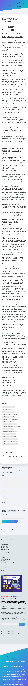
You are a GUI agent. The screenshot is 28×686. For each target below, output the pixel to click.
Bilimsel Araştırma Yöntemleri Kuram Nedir (9, 631)
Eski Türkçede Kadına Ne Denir (6, 635)
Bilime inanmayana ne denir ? (6, 539)
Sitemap (13, 530)
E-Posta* (3, 496)
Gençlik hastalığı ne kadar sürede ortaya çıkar (11, 419)
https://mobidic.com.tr (5, 530)
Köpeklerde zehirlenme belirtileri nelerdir (10, 443)
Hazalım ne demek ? (4, 556)
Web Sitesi (4, 502)
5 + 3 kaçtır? (4, 514)
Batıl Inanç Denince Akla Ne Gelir (7, 639)
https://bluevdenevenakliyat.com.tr (19, 529)
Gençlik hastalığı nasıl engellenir (8, 416)
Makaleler (7, 403)
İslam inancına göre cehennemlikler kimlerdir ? (9, 569)
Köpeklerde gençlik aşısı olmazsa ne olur (10, 438)
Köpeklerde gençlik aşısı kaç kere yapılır (10, 436)
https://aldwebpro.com (5, 529)
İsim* (3, 490)
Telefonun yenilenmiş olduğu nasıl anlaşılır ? (9, 552)
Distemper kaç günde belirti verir (8, 409)
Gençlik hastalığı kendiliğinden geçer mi (10, 414)
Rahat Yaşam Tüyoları (18, 4)
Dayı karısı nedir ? (4, 546)
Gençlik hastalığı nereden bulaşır (8, 421)
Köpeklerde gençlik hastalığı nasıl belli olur (10, 441)
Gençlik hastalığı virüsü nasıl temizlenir (9, 424)
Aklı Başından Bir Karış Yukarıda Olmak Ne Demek (14, 456)
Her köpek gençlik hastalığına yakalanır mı (10, 431)
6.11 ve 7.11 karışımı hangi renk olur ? (8, 562)
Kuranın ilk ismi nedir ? (5, 549)
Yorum (3, 475)
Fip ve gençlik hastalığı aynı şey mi (9, 411)
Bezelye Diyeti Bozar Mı (7, 452)
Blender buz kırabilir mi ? (5, 559)
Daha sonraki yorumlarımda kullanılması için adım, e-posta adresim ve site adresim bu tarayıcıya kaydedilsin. (14, 511)
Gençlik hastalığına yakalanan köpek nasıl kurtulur (11, 426)
